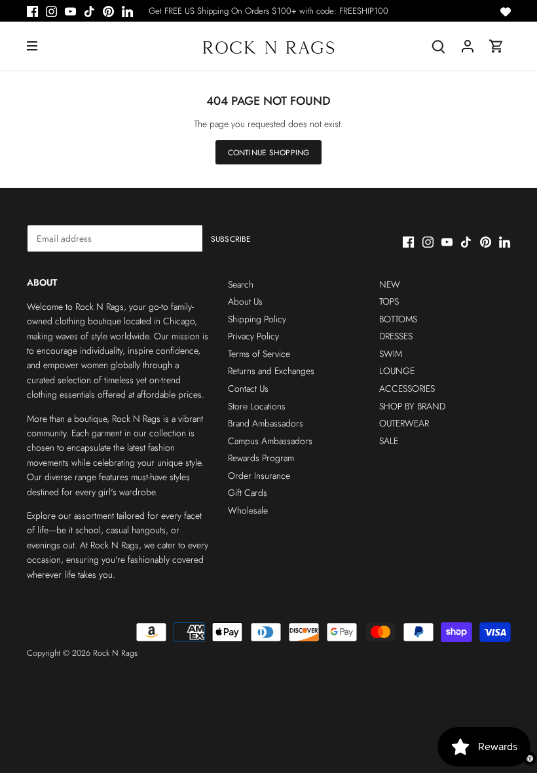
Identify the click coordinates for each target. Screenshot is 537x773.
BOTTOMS (398, 319)
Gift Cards (247, 492)
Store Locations (257, 406)
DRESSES (396, 336)
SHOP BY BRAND (412, 406)
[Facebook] (32, 11)
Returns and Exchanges (271, 370)
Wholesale (248, 510)
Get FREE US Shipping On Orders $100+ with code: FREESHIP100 (268, 11)
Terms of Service (259, 353)
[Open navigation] (32, 45)
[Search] (438, 46)
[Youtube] (70, 11)
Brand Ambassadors (265, 423)
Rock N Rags (115, 653)
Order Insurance (259, 475)
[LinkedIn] (127, 11)
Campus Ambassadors (270, 440)
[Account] (467, 46)
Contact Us (248, 388)
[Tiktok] (89, 11)
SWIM (390, 353)
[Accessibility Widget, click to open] (529, 758)
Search (240, 284)
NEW (389, 284)
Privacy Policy (253, 336)
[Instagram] (51, 11)
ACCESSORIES (407, 388)
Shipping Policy (257, 319)
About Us (245, 301)
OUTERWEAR (404, 423)
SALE (388, 440)
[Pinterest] (108, 11)
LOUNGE (397, 370)
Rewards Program (261, 457)
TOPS (389, 301)
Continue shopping (268, 152)
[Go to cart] (496, 46)
